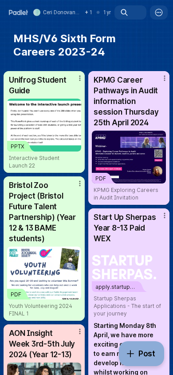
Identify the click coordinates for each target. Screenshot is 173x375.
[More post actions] (74, 81)
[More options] (159, 12)
